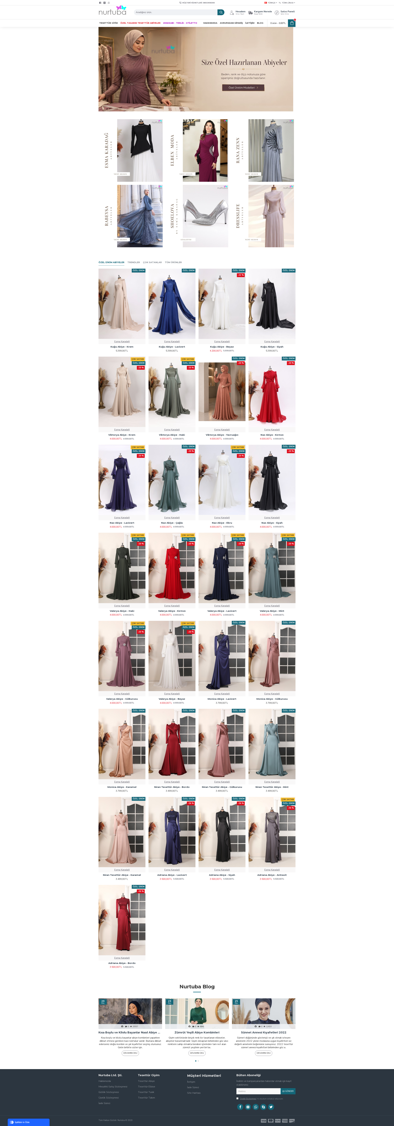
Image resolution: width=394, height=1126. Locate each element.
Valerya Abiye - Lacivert (221, 610)
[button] (195, 1061)
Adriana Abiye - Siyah (222, 874)
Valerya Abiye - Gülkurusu (122, 698)
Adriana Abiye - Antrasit (272, 874)
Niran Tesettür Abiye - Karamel (122, 874)
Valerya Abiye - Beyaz (172, 698)
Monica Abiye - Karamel (121, 787)
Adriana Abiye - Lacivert (172, 874)
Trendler (133, 262)
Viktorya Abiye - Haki (172, 434)
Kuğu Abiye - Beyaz (222, 346)
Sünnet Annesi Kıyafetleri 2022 (263, 1032)
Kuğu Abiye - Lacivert (172, 346)
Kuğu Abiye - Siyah (272, 346)
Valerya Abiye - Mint (272, 610)
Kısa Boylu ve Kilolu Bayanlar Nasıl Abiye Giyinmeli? (130, 1032)
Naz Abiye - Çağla (172, 522)
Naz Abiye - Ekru (222, 522)
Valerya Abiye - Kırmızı (172, 610)
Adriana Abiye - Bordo (122, 963)
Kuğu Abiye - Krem (122, 346)
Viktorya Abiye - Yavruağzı (222, 434)
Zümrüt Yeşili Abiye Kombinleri (197, 1032)
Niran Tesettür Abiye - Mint (271, 787)
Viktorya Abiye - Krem (121, 434)
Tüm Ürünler (173, 262)
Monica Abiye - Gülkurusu (272, 698)
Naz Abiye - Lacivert (122, 522)
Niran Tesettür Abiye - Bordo (172, 787)
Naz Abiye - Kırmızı (272, 434)
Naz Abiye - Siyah (272, 522)
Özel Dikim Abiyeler (111, 262)
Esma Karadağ (122, 341)
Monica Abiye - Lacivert (222, 698)
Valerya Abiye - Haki (122, 610)
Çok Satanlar (152, 262)
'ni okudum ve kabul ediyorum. (261, 1098)
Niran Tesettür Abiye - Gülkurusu (222, 787)
